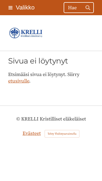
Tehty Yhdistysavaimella (62, 133)
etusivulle (18, 81)
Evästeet (32, 133)
